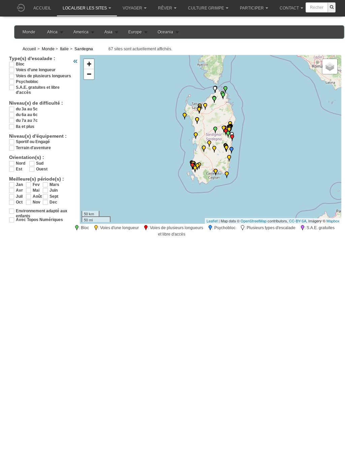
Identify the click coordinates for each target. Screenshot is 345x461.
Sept (54, 196)
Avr (19, 190)
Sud (39, 163)
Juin (54, 190)
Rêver (165, 8)
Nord (20, 163)
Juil (19, 196)
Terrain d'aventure (33, 147)
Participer (252, 8)
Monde (29, 32)
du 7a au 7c (27, 120)
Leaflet (212, 220)
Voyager (132, 8)
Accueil (42, 8)
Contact (289, 8)
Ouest (42, 169)
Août (37, 196)
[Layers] (329, 66)
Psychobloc (27, 81)
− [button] (89, 74)
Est (19, 169)
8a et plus (25, 126)
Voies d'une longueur (36, 69)
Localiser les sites (85, 8)
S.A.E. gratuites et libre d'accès (38, 87)
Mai (36, 190)
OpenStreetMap (253, 220)
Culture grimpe (206, 8)
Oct (19, 202)
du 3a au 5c (27, 109)
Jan (19, 184)
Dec (53, 202)
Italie (64, 49)
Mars (54, 184)
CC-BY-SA (297, 220)
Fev (36, 184)
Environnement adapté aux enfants (41, 211)
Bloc (20, 64)
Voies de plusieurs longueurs (43, 76)
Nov (36, 202)
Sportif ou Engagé (33, 141)
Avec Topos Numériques (39, 219)
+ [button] (89, 64)
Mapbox (333, 220)
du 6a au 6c (27, 114)
